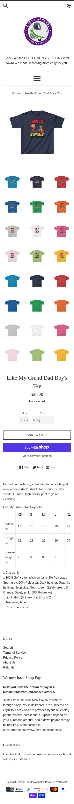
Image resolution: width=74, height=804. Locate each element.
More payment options (37, 455)
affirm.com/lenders (27, 715)
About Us (9, 662)
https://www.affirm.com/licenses (39, 729)
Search (8, 647)
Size (24, 413)
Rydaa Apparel (35, 782)
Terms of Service (14, 652)
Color (43, 413)
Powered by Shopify (56, 782)
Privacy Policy (12, 657)
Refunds (8, 667)
